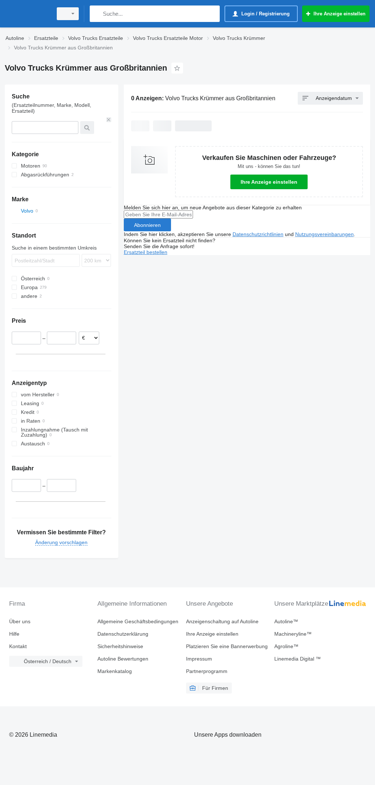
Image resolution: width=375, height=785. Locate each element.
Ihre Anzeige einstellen (269, 182)
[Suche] (96, 13)
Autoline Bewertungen (122, 659)
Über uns (19, 621)
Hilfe (14, 634)
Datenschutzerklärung (122, 634)
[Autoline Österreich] (27, 14)
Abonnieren (147, 225)
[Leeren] (108, 119)
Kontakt (18, 646)
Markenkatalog (114, 671)
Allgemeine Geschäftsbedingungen (137, 621)
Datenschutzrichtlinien (258, 234)
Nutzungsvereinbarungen (324, 234)
